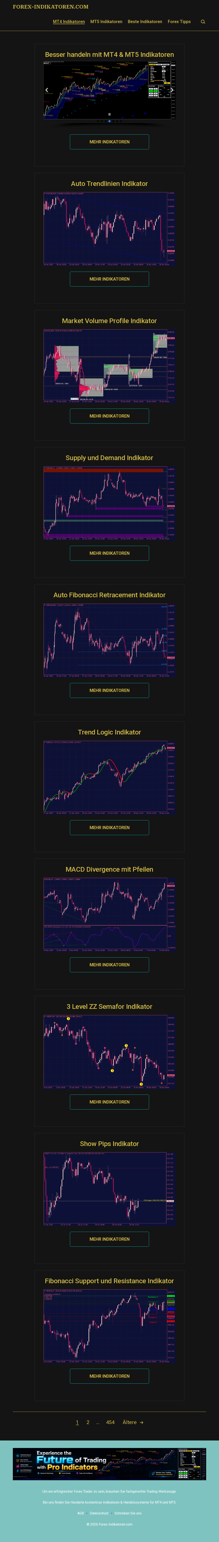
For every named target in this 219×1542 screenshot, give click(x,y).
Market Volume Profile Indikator (109, 321)
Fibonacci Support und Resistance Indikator (109, 1281)
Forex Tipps (179, 21)
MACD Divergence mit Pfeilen (109, 869)
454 (110, 1422)
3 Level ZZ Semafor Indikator (109, 1006)
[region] (109, 95)
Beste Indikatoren (145, 21)
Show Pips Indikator (109, 1144)
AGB (80, 1513)
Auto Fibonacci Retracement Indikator (109, 595)
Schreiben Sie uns (128, 1513)
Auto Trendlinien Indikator (109, 184)
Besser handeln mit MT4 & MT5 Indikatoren (109, 54)
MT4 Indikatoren (69, 21)
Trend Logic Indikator (109, 732)
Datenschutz (99, 1513)
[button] (46, 90)
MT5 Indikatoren (106, 21)
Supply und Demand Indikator (109, 458)
